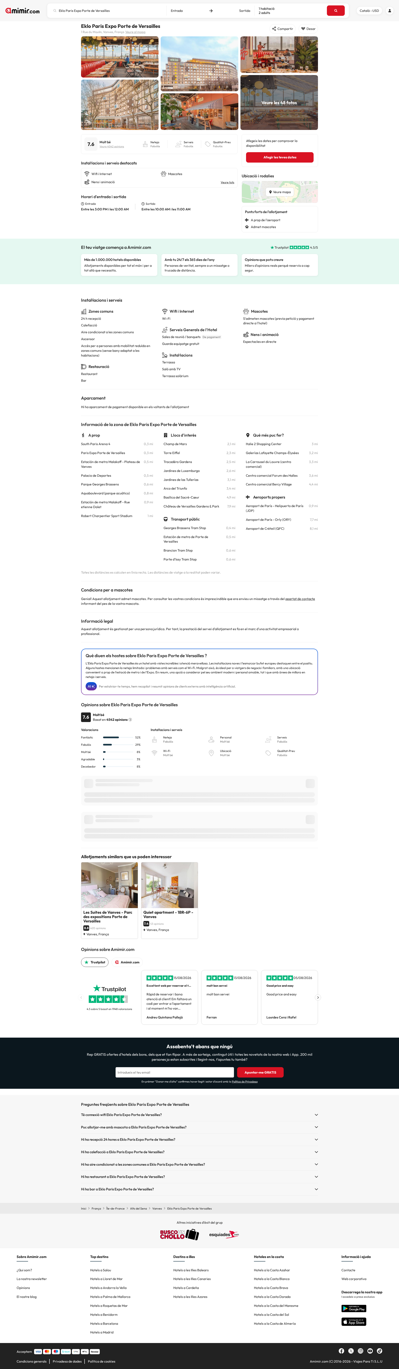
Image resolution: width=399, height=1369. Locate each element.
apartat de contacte (300, 599)
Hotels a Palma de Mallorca (110, 1297)
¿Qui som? (24, 1270)
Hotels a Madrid (101, 1332)
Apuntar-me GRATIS (260, 1072)
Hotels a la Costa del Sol (271, 1314)
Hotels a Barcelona (104, 1323)
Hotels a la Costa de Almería (275, 1323)
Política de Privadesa (245, 1081)
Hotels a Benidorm (104, 1314)
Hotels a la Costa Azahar (272, 1270)
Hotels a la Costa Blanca (271, 1279)
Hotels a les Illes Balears (191, 1270)
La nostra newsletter (32, 1279)
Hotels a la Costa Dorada (272, 1297)
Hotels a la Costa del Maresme (276, 1306)
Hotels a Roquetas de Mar (109, 1306)
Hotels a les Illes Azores (190, 1297)
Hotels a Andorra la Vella (108, 1288)
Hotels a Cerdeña (186, 1288)
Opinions (23, 1288)
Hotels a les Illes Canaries (192, 1279)
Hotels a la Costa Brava (271, 1288)
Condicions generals (32, 1361)
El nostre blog (27, 1297)
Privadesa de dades (67, 1361)
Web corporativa (353, 1279)
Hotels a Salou (100, 1270)
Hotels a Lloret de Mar (106, 1279)
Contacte (348, 1270)
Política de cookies (101, 1361)
